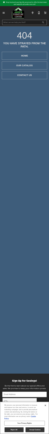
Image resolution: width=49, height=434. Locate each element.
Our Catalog (24, 65)
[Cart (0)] (45, 13)
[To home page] (18, 13)
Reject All (14, 430)
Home (24, 55)
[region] (24, 418)
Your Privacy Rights (24, 423)
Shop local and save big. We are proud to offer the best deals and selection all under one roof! (26, 3)
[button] (3, 13)
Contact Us (24, 75)
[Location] (32, 13)
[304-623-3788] (39, 13)
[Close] (45, 405)
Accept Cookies (35, 430)
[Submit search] (43, 22)
